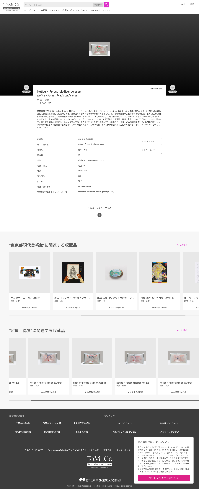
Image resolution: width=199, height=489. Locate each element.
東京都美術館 (82, 432)
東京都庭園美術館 (52, 432)
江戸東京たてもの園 (52, 423)
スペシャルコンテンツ (100, 10)
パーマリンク (148, 141)
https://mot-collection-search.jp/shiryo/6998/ (96, 192)
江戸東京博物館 (23, 423)
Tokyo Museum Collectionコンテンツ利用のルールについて (73, 450)
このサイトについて (34, 450)
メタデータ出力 (148, 150)
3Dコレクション (31, 10)
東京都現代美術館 (23, 432)
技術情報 (107, 450)
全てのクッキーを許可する (163, 477)
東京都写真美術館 (82, 423)
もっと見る (182, 245)
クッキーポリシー (124, 450)
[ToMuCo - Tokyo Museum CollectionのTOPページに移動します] (11, 7)
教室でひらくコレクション (75, 10)
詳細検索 (98, 5)
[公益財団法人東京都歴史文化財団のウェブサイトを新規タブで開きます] (99, 480)
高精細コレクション (50, 10)
